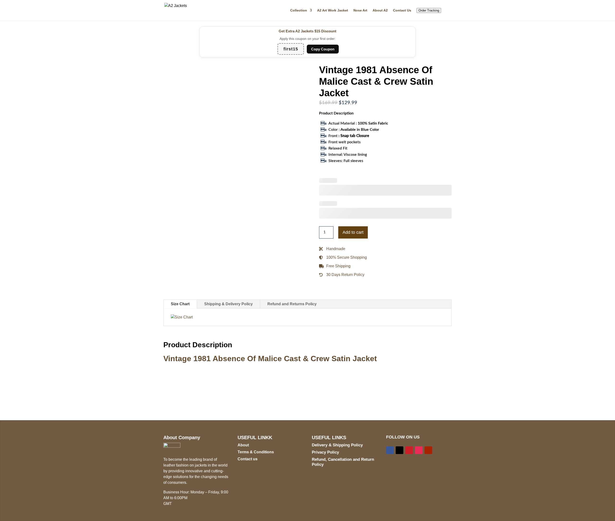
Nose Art (360, 10)
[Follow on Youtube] (428, 450)
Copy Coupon (322, 49)
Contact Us (402, 10)
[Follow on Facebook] (390, 450)
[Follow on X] (399, 450)
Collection (298, 10)
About (243, 445)
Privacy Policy (325, 452)
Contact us (248, 459)
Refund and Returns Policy (292, 304)
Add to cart (353, 232)
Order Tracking (428, 10)
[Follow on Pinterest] (409, 450)
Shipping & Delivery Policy (228, 304)
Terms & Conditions (256, 452)
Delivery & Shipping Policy (337, 445)
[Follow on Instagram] (419, 450)
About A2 (380, 10)
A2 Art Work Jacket (332, 10)
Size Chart (180, 304)
